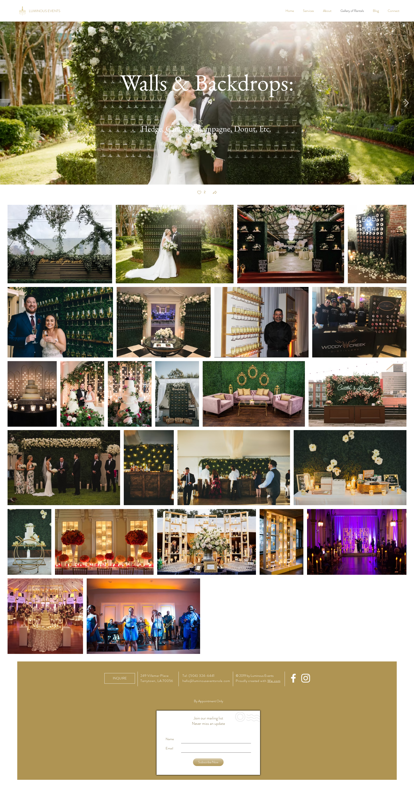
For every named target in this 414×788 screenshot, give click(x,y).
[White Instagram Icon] (306, 678)
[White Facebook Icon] (293, 678)
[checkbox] (201, 193)
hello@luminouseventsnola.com (206, 680)
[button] (214, 193)
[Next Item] (406, 103)
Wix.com (274, 680)
